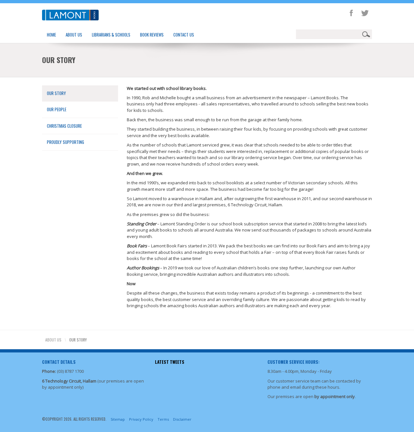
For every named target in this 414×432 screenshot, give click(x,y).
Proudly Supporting (65, 142)
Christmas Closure (64, 126)
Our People (56, 109)
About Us (74, 34)
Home (51, 34)
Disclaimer (182, 419)
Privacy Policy (141, 419)
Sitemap (118, 419)
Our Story (56, 93)
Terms (163, 419)
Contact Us (183, 34)
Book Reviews (152, 34)
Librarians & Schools (111, 34)
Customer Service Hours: (293, 362)
